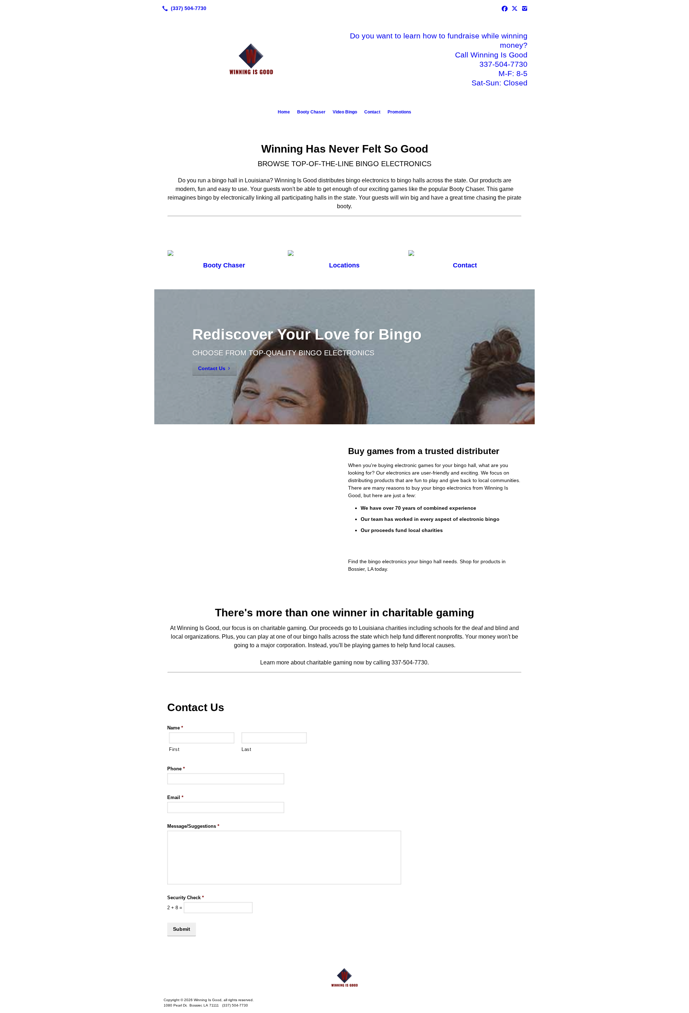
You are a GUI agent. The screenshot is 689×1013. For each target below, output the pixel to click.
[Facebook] (505, 8)
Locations (344, 265)
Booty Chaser (311, 112)
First (174, 749)
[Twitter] (515, 8)
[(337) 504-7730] (182, 8)
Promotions (399, 112)
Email (175, 797)
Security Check (185, 897)
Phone (176, 768)
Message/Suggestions (193, 826)
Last (247, 749)
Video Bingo (345, 112)
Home (284, 112)
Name (175, 727)
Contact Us (211, 368)
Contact (372, 112)
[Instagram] (525, 8)
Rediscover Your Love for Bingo (307, 334)
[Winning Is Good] (344, 978)
